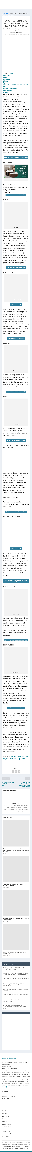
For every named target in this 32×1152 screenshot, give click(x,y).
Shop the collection (16, 304)
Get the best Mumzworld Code (16, 708)
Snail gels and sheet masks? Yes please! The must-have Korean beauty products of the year (16, 850)
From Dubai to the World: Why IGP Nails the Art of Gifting (15, 884)
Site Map (4, 1119)
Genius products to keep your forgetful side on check (15, 952)
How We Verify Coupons (8, 1127)
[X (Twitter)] (3, 1087)
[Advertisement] (16, 1032)
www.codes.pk (5, 1136)
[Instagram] (6, 1087)
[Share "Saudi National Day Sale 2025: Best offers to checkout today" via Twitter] (16, 771)
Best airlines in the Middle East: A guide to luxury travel (16, 918)
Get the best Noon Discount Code (16, 267)
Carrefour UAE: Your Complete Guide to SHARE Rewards (15, 989)
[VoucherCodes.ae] (9, 1058)
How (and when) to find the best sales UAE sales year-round (14, 1000)
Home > (4, 13)
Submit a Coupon (6, 1124)
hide (11, 73)
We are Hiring (5, 1098)
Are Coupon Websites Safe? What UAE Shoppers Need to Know (13, 968)
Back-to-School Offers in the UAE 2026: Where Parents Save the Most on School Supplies (15, 973)
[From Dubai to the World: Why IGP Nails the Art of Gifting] (16, 869)
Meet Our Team (6, 1116)
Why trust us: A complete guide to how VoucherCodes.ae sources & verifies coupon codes (14, 1006)
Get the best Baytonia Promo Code (16, 195)
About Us (4, 1113)
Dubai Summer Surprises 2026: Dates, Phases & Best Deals (16, 979)
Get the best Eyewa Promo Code (16, 440)
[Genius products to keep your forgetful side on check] (16, 937)
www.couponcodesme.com (9, 1134)
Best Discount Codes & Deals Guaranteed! (16, 157)
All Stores (4, 1121)
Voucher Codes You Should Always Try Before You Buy (15, 995)
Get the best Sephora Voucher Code (16, 512)
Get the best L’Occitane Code (16, 338)
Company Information (8, 1096)
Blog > (8, 13)
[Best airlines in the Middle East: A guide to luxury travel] (16, 903)
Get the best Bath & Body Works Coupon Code (16, 581)
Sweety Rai (19, 32)
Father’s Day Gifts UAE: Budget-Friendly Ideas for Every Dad (15, 984)
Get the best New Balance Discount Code (16, 640)
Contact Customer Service (9, 1094)
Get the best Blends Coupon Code (16, 392)
